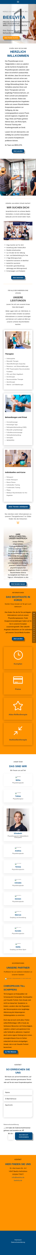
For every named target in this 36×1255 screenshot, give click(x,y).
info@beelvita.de (18, 1177)
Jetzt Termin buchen (11, 38)
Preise (18, 689)
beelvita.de (18, 1180)
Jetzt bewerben (18, 277)
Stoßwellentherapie (18, 740)
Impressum (18, 1240)
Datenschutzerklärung (18, 1242)
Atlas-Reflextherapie (18, 714)
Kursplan (18, 664)
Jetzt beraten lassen (18, 584)
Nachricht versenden (24, 1136)
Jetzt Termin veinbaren (18, 507)
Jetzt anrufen (18, 151)
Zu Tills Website (10, 1052)
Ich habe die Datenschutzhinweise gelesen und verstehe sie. (17, 1129)
